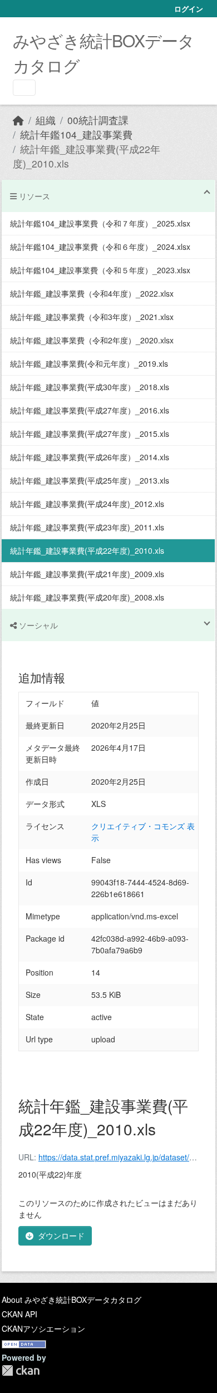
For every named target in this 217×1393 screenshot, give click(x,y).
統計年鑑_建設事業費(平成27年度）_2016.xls (89, 410)
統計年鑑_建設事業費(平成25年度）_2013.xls (89, 480)
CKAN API (19, 1314)
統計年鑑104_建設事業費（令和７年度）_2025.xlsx (100, 223)
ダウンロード (61, 1235)
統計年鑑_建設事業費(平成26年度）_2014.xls (89, 456)
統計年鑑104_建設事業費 (76, 134)
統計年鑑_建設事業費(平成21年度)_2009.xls (87, 573)
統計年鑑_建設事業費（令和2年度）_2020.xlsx (92, 340)
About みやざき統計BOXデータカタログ (71, 1299)
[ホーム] (18, 120)
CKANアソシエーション (43, 1328)
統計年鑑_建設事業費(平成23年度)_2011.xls (87, 527)
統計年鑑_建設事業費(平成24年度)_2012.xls (87, 503)
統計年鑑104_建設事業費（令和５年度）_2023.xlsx (100, 269)
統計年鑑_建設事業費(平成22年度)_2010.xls (87, 550)
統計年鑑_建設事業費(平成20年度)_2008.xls (87, 597)
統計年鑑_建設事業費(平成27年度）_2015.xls (89, 433)
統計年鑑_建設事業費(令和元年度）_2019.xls (89, 363)
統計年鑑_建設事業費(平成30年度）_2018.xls (89, 386)
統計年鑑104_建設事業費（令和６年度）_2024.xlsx (100, 246)
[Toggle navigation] (24, 88)
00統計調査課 (98, 120)
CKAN (21, 1370)
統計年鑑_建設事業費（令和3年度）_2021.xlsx (92, 316)
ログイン (188, 8)
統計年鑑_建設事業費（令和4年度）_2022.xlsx (92, 293)
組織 (46, 120)
